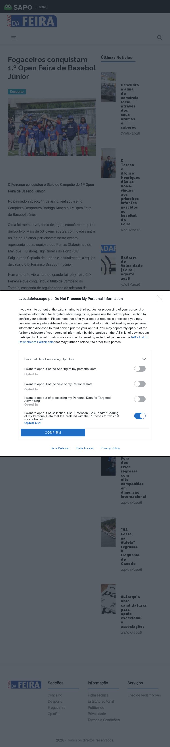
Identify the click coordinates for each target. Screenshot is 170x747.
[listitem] (85, 359)
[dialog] (85, 373)
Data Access (85, 448)
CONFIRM (53, 432)
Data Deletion (60, 448)
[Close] (161, 299)
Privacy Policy (110, 448)
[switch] (140, 369)
